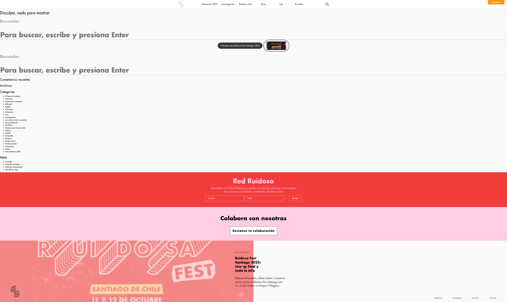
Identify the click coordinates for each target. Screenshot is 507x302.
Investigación (227, 4)
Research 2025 (210, 4)
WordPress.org (11, 169)
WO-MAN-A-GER (12, 151)
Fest (6, 114)
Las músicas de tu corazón (16, 120)
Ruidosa (8, 138)
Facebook (438, 298)
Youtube (493, 298)
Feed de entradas (12, 164)
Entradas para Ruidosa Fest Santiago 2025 (240, 45)
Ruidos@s (9, 136)
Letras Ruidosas (11, 122)
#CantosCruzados (12, 96)
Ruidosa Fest (245, 4)
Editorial (8, 104)
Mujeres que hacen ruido (15, 128)
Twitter (475, 298)
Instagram (457, 298)
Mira (263, 4)
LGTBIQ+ (9, 125)
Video (7, 149)
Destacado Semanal (13, 101)
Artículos (8, 99)
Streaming (9, 146)
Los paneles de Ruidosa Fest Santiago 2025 (247, 262)
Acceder (8, 162)
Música (8, 130)
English (8, 107)
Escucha (299, 4)
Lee (281, 4)
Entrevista (9, 109)
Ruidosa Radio (11, 144)
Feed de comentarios (14, 167)
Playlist (8, 133)
